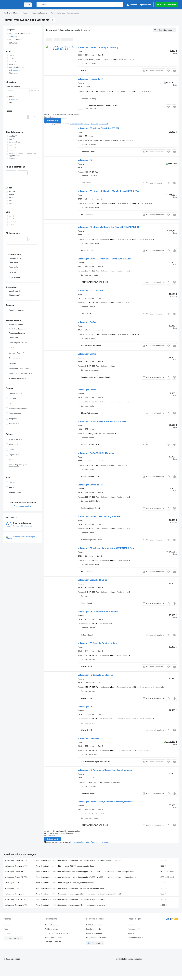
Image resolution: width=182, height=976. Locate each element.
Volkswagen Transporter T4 (16, 894)
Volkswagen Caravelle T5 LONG (92, 580)
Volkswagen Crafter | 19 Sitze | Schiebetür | (98, 47)
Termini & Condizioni (53, 925)
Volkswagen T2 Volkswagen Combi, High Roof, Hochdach (105, 770)
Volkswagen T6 (85, 707)
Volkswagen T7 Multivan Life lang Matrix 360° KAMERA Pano (106, 548)
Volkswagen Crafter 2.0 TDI (16, 860)
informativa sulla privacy (79, 124)
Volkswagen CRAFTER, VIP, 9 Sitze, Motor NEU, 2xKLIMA (104, 259)
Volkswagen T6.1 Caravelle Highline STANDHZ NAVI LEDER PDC (108, 191)
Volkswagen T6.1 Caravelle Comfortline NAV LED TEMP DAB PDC (109, 227)
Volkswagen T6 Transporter (91, 290)
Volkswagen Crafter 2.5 (14, 872)
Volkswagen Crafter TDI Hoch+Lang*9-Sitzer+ (99, 516)
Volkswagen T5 (85, 160)
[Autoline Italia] (12, 5)
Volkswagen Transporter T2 (16, 905)
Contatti (7, 933)
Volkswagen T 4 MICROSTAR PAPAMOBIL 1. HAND (102, 421)
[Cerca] (38, 4)
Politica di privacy (51, 929)
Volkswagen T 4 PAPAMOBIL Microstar (96, 453)
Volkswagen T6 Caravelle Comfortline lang (97, 643)
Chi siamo (8, 925)
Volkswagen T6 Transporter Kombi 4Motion (98, 612)
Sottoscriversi (52, 121)
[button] (168, 70)
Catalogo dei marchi (53, 942)
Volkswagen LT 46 (12, 883)
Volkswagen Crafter (87, 322)
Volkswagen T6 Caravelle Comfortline (95, 675)
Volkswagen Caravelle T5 (15, 899)
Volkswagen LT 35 (12, 888)
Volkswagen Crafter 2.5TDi (90, 485)
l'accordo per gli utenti (99, 124)
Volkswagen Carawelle (88, 738)
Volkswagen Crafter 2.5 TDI (16, 877)
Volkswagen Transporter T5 (16, 866)
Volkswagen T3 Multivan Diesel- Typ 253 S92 (98, 128)
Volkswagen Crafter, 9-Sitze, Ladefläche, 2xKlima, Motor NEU (106, 802)
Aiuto (6, 929)
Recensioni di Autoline (53, 937)
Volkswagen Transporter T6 (91, 79)
